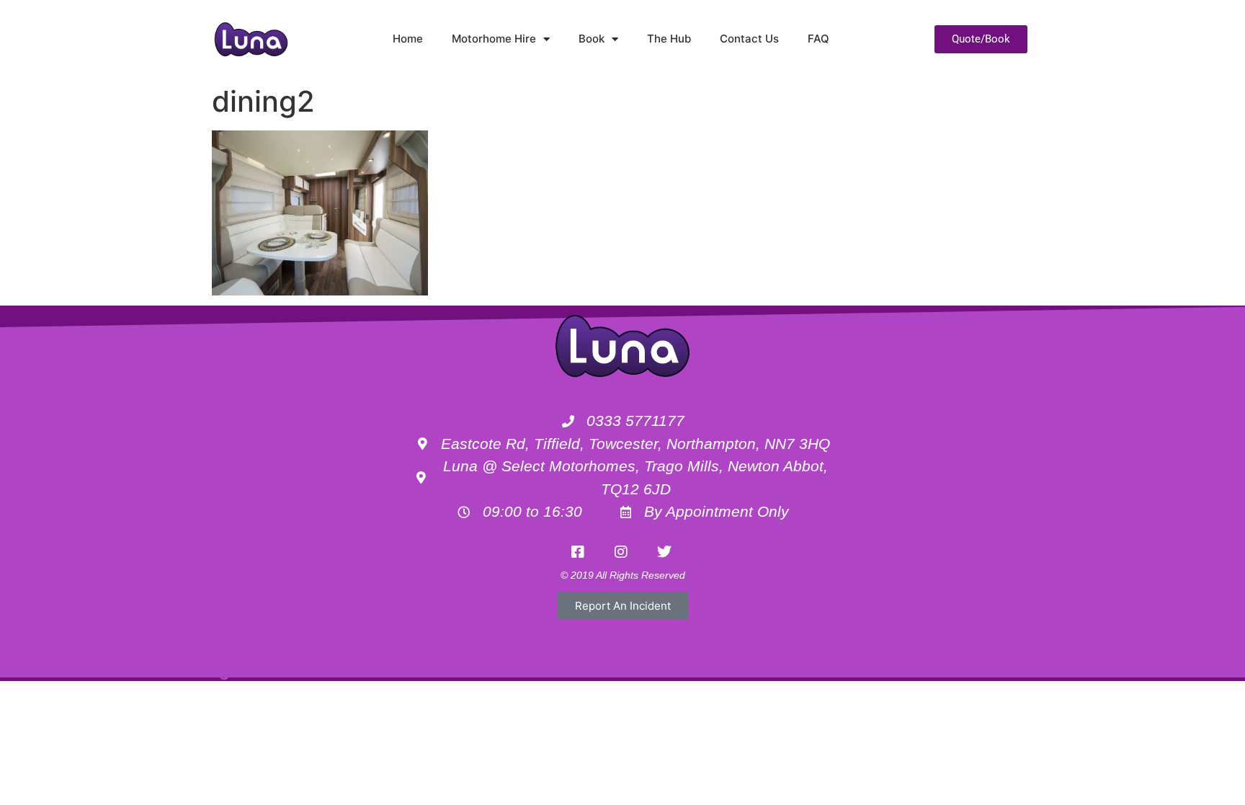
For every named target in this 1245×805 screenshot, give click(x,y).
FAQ (818, 38)
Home (408, 38)
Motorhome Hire (494, 38)
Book (591, 38)
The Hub (669, 38)
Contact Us (749, 38)
